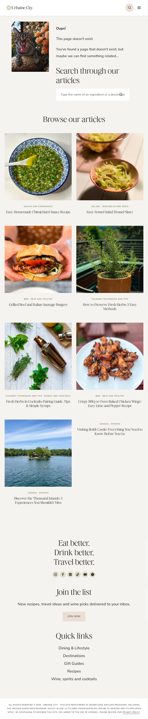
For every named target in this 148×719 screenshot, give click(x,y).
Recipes (74, 671)
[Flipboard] (92, 574)
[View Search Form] (129, 8)
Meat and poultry (42, 299)
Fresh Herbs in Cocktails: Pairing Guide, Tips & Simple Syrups (38, 403)
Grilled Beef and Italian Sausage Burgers (38, 305)
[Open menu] (138, 7)
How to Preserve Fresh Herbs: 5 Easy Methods (110, 307)
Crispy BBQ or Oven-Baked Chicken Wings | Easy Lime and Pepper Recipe (110, 403)
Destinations (74, 655)
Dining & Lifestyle (74, 648)
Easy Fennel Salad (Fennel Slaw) (110, 212)
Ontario (44, 492)
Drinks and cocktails (57, 396)
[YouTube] (85, 574)
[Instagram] (55, 574)
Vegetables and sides (115, 206)
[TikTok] (78, 574)
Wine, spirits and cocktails (74, 679)
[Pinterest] (70, 574)
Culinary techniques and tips (110, 299)
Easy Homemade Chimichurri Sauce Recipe (38, 212)
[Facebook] (63, 574)
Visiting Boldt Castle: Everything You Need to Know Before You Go (110, 431)
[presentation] (38, 166)
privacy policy (131, 712)
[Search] (121, 94)
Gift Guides (74, 663)
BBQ (26, 299)
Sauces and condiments (38, 206)
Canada (32, 492)
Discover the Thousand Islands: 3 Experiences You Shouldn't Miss (38, 500)
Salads (95, 206)
